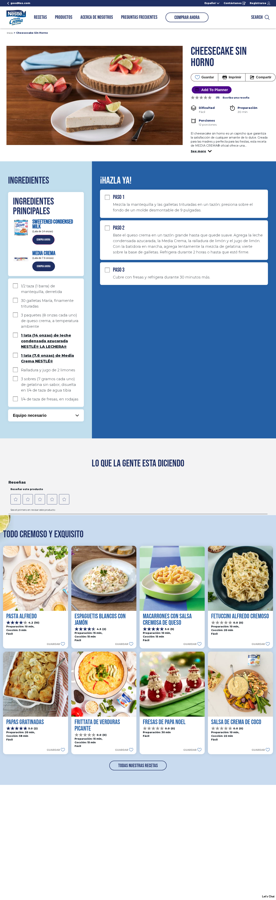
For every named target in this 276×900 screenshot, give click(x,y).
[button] (201, 151)
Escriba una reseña (236, 98)
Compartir (263, 77)
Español (210, 3)
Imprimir (235, 77)
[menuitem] (40, 17)
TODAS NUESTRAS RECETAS (138, 766)
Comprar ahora (187, 17)
